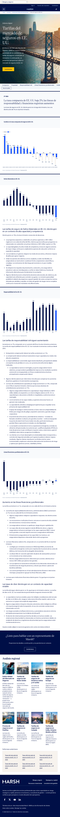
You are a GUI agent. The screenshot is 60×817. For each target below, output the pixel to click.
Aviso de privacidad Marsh (20, 805)
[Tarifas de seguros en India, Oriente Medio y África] (52, 718)
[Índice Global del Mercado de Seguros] (8, 668)
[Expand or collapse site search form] (56, 9)
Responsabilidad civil (26, 85)
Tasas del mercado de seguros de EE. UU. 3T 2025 (46, 757)
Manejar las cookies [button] (20, 808)
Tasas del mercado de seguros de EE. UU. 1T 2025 (28, 766)
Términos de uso (7, 805)
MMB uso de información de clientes (39, 805)
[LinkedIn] (20, 800)
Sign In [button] (33, 5)
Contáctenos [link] (55, 5)
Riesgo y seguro (37, 780)
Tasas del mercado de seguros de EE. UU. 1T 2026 (11, 757)
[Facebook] (5, 800)
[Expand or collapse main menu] (3, 9)
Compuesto (5, 85)
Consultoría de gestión (51, 783)
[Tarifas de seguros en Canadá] (37, 718)
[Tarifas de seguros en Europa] (52, 668)
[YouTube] (15, 800)
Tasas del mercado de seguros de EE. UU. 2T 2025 (11, 766)
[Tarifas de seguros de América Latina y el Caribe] (37, 668)
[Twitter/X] (10, 800)
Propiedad (14, 85)
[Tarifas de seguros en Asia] (23, 718)
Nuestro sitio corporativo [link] (43, 5)
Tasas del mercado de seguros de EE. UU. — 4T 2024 (47, 766)
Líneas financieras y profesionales (44, 85)
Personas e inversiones (35, 783)
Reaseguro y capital (52, 780)
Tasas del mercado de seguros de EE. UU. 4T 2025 (28, 757)
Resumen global (6, 88)
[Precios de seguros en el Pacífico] (8, 718)
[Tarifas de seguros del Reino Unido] (23, 668)
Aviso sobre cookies (8, 808)
